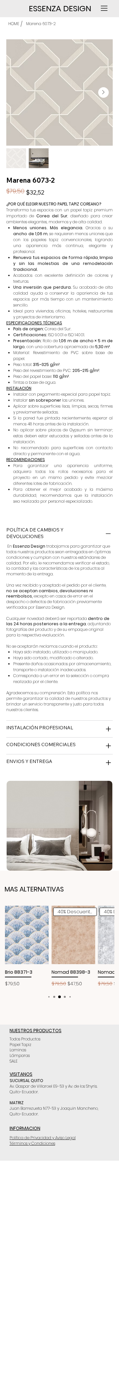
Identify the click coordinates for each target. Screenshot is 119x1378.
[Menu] (104, 8)
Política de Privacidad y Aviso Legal (43, 1138)
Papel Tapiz (20, 1044)
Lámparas (20, 1055)
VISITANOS (21, 1074)
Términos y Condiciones (32, 1143)
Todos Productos (25, 1039)
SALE (14, 1061)
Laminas (18, 1050)
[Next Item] (103, 92)
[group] (59, 946)
